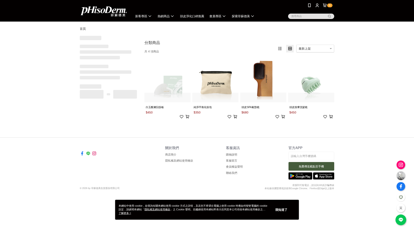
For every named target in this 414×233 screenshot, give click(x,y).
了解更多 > (125, 213)
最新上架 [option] (305, 48)
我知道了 (281, 209)
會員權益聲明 (234, 166)
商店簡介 (170, 154)
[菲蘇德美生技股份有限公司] (104, 11)
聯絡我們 (231, 173)
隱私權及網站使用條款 (179, 160)
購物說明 (231, 154)
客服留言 (231, 160)
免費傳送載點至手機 (311, 166)
